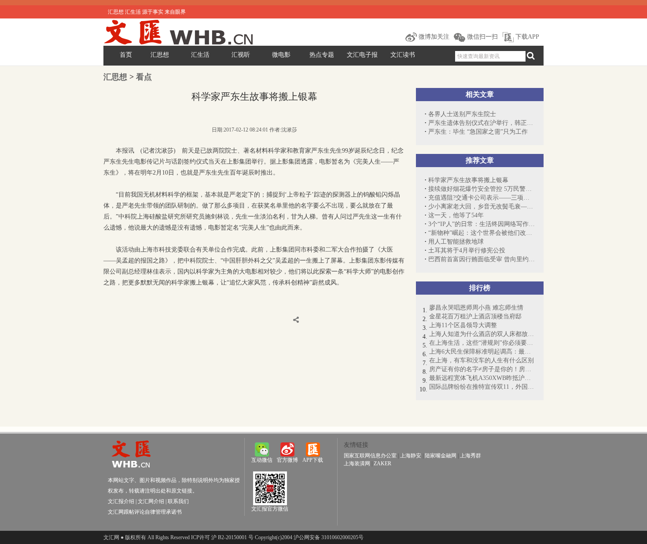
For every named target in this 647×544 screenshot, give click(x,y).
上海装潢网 (357, 463)
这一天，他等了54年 (456, 215)
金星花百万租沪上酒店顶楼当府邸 (475, 316)
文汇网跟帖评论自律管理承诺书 (145, 512)
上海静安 (410, 456)
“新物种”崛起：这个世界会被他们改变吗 (481, 233)
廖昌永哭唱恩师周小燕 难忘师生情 (476, 307)
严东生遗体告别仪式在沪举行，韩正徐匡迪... (481, 123)
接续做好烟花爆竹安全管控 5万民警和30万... (481, 189)
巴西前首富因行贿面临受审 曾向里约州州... (481, 259)
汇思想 (160, 54)
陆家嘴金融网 (440, 456)
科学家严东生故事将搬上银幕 (468, 180)
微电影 (281, 54)
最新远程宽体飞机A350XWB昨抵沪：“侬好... (482, 378)
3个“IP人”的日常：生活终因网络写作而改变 (481, 224)
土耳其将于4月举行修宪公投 (466, 250)
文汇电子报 (362, 54)
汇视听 (241, 54)
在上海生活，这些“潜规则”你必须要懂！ (482, 343)
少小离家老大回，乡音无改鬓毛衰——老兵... (481, 206)
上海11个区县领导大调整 (463, 325)
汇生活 (200, 54)
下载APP (526, 36)
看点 (144, 77)
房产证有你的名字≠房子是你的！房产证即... (482, 369)
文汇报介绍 (121, 501)
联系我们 (178, 501)
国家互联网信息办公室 (370, 456)
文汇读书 (402, 54)
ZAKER (382, 463)
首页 (126, 54)
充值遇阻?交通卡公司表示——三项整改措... (481, 197)
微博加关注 (433, 36)
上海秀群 (470, 456)
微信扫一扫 (481, 36)
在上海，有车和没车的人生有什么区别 (481, 360)
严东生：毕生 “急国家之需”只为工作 (478, 131)
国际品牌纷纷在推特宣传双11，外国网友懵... (482, 386)
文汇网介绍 (151, 501)
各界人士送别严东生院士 (462, 114)
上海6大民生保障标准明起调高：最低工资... (482, 351)
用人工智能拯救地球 (456, 241)
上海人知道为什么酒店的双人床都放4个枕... (482, 334)
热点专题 (321, 54)
